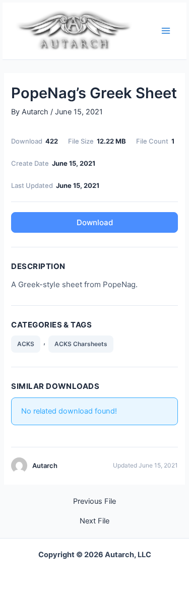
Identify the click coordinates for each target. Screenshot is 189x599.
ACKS (25, 344)
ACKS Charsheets (80, 344)
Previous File (94, 501)
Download (95, 222)
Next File (94, 521)
